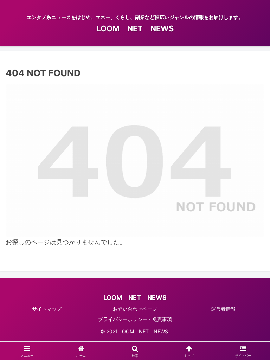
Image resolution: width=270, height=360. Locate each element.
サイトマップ (47, 309)
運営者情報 (223, 309)
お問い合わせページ (135, 309)
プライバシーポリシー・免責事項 (135, 319)
